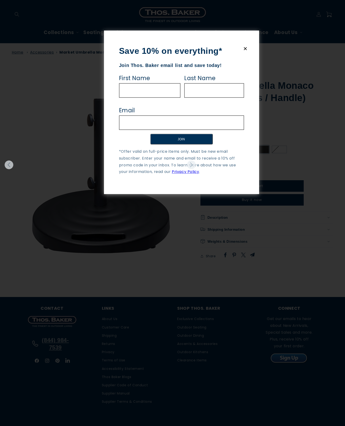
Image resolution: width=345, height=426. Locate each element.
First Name (134, 78)
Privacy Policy (185, 171)
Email (127, 110)
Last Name (199, 78)
